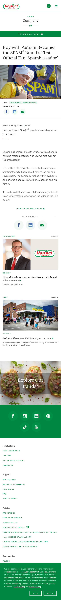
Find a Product (10, 498)
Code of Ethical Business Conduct (20, 546)
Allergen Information (14, 484)
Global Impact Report (13, 460)
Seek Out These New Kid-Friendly (27, 338)
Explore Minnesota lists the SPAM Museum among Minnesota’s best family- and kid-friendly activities (30, 343)
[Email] (23, 112)
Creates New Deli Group (12, 284)
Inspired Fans (30, 102)
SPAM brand (15, 102)
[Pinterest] (48, 416)
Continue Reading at (29, 208)
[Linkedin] (15, 112)
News (5, 297)
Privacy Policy (10, 522)
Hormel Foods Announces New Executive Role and (30, 279)
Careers (7, 455)
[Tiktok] (25, 427)
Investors (8, 465)
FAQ (4, 493)
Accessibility (9, 479)
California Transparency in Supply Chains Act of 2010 (30, 532)
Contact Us (8, 489)
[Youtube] (36, 427)
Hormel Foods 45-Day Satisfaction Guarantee (25, 541)
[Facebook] (7, 112)
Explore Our (30, 383)
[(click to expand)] (56, 6)
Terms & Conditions (12, 517)
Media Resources (11, 450)
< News (30, 16)
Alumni (6, 560)
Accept (36, 593)
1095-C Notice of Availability (17, 536)
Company (6, 273)
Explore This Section (28, 34)
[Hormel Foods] (11, 7)
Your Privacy (14, 527)
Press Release (9, 236)
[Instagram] (25, 416)
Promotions (9, 512)
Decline (50, 593)
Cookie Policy (19, 586)
